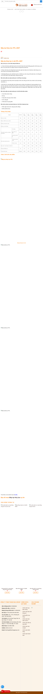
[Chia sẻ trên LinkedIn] (12, 54)
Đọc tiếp (7, 592)
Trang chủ (10, 9)
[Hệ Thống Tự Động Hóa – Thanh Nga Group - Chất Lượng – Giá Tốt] (21, 5)
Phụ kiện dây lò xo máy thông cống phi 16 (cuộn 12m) (7, 589)
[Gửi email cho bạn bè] (8, 54)
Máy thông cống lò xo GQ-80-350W (21, 589)
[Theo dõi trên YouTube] (32, 5)
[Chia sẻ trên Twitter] (6, 54)
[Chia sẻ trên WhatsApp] (2, 54)
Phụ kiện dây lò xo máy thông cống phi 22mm (35, 589)
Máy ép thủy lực (4, 63)
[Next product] (20, 11)
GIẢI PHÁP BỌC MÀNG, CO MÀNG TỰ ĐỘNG (25, 9)
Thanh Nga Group (24, 692)
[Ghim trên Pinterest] (10, 54)
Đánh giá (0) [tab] (6, 58)
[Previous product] (22, 11)
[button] (1, 5)
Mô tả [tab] (2, 58)
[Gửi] (41, 1)
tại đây (16, 494)
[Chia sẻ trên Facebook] (4, 54)
